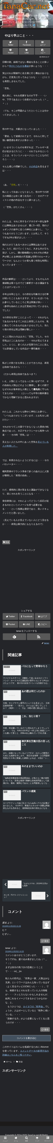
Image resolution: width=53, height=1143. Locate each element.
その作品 (33, 166)
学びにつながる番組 (19, 66)
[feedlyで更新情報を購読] (14, 636)
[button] (42, 51)
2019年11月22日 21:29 (11, 926)
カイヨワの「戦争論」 (34, 1006)
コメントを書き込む (27, 1038)
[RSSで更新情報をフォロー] (38, 636)
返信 (46, 941)
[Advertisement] (26, 579)
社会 (7, 542)
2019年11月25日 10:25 (14, 951)
